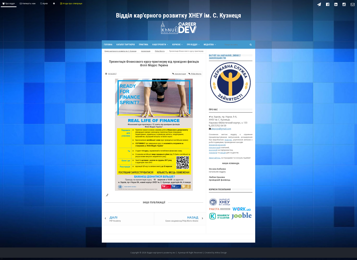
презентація (180, 73)
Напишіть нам (28, 3)
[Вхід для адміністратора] (54, 3)
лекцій (223, 152)
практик (228, 139)
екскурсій (213, 150)
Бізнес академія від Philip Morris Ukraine (182, 221)
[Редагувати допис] (106, 194)
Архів (45, 3)
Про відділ (10, 3)
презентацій (214, 147)
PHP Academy (115, 221)
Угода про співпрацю (72, 3)
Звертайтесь (215, 158)
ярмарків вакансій (217, 145)
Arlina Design (221, 252)
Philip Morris (195, 73)
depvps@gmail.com (221, 128)
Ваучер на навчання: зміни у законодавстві (225, 56)
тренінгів (213, 152)
